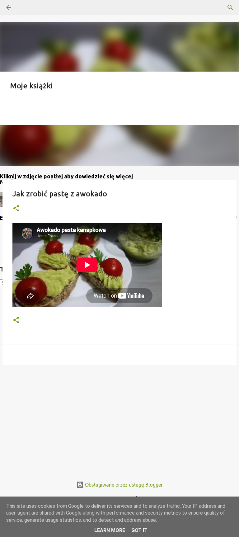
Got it (139, 530)
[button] (16, 209)
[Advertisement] (119, 417)
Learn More (109, 530)
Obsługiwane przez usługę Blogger (123, 485)
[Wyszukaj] (26, 7)
